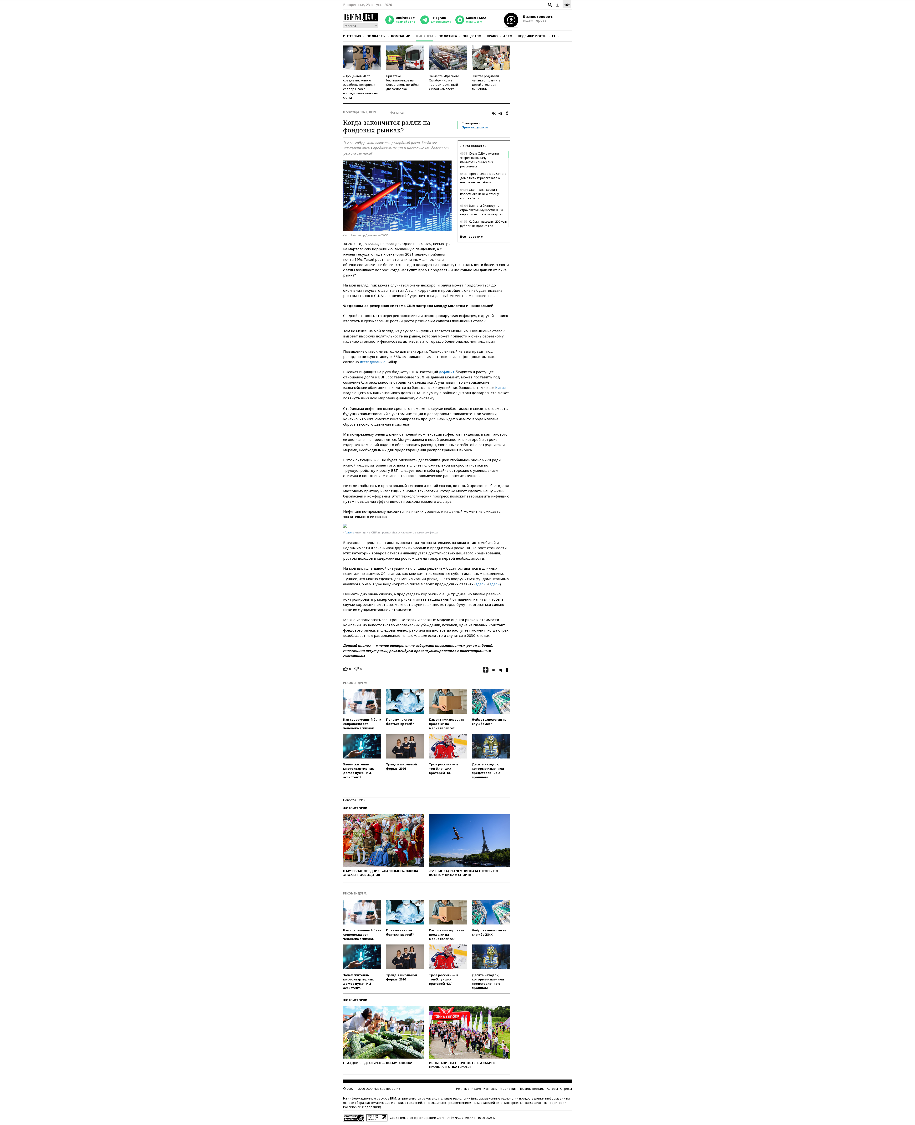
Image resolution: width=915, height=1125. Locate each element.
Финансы (424, 36)
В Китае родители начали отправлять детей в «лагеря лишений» (486, 82)
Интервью (352, 36)
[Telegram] (500, 113)
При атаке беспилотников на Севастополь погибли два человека (402, 82)
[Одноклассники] (507, 113)
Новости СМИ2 (354, 800)
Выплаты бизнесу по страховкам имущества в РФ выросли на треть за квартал (481, 209)
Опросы (566, 1088)
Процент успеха (475, 127)
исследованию (373, 361)
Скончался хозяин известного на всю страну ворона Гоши (479, 193)
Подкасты (376, 36)
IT (553, 36)
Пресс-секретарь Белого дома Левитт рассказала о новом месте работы (483, 177)
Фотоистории (355, 808)
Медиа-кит (508, 1088)
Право (492, 36)
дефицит (447, 371)
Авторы (552, 1088)
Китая (500, 387)
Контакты (490, 1088)
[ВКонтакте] (494, 113)
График (349, 532)
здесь (481, 584)
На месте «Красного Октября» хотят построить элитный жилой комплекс (444, 82)
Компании (400, 36)
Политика (447, 36)
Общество (472, 36)
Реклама (462, 1088)
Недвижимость (532, 36)
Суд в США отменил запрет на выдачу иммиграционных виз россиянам (479, 159)
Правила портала (531, 1088)
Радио (476, 1088)
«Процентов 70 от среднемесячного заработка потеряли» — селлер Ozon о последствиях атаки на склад (361, 87)
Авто (507, 36)
